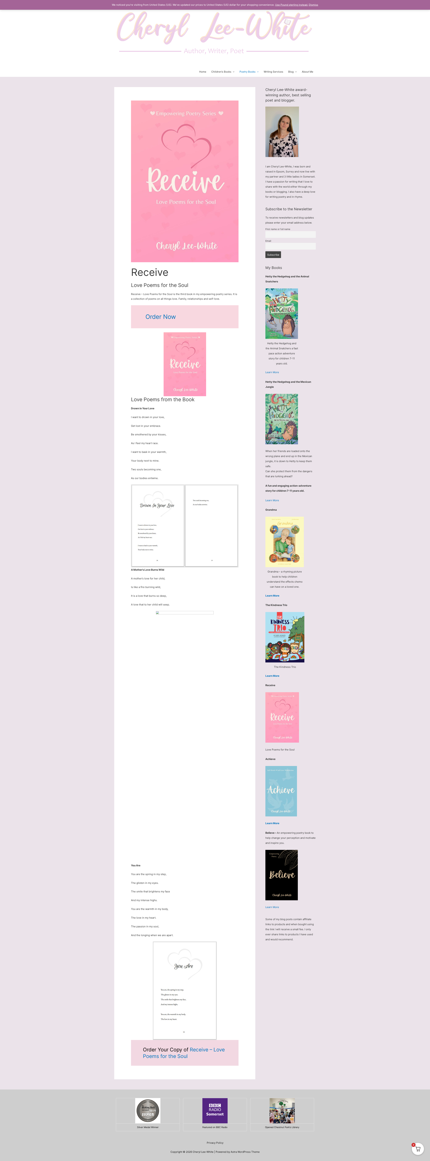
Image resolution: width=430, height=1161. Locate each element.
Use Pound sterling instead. (291, 4)
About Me (307, 71)
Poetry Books (247, 71)
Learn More (272, 372)
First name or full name (277, 229)
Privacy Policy (215, 1142)
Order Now (160, 316)
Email (268, 241)
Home (202, 71)
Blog (291, 71)
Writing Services (273, 71)
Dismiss (313, 4)
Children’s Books (221, 71)
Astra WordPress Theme (245, 1151)
